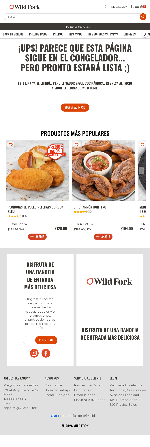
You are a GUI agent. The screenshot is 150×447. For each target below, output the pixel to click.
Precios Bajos (38, 34)
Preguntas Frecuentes (21, 385)
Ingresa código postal (77, 26)
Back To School (13, 34)
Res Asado (75, 34)
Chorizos (130, 34)
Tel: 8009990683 (15, 399)
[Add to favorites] (10, 144)
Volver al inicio (75, 107)
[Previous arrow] (8, 170)
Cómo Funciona (57, 395)
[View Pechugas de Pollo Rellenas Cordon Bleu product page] (37, 191)
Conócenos (53, 385)
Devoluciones (84, 395)
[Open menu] (6, 7)
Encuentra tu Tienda (89, 400)
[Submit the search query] (143, 16)
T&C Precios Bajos (123, 404)
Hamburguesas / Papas (103, 34)
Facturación (83, 390)
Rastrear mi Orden (88, 385)
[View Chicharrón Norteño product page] (103, 191)
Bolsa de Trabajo (57, 390)
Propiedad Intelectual (126, 385)
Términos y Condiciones (128, 390)
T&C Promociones (123, 400)
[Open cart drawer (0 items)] (142, 7)
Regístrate (46, 340)
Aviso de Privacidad (124, 395)
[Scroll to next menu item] (145, 34)
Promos (58, 34)
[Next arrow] (141, 170)
